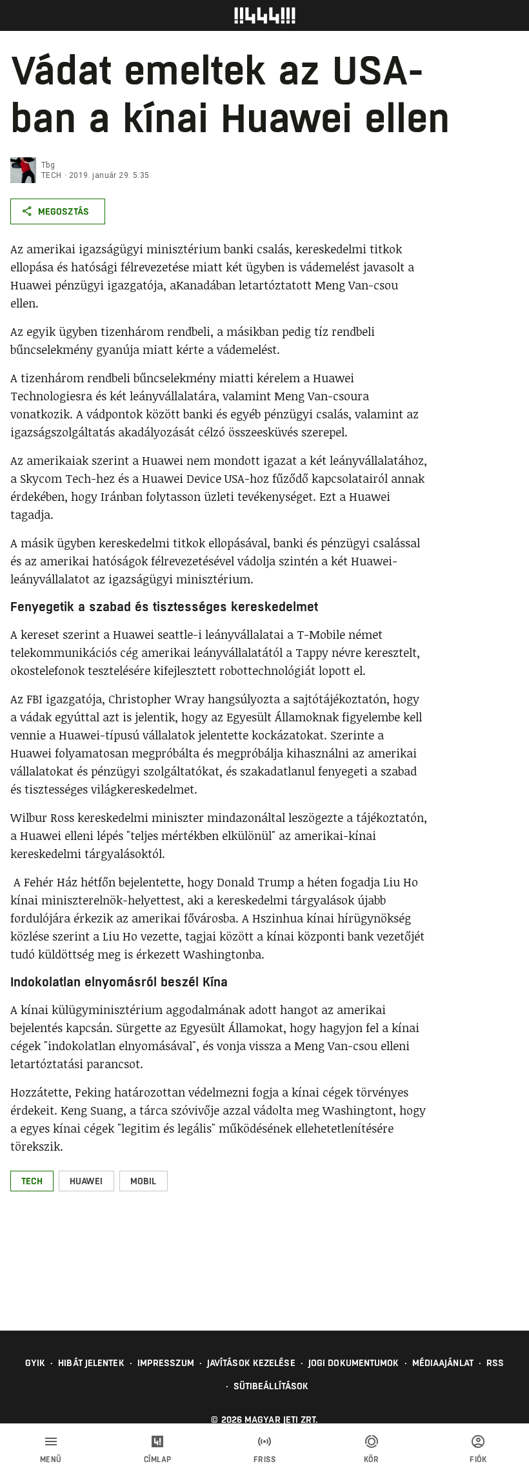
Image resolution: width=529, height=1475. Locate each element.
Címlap (158, 1459)
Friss (265, 1459)
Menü (51, 1459)
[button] (32, 1181)
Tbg (48, 165)
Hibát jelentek (91, 1363)
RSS (495, 1363)
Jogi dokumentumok (353, 1363)
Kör (371, 1459)
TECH (51, 175)
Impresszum (165, 1363)
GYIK (35, 1363)
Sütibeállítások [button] (271, 1386)
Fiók (478, 1459)
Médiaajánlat (443, 1363)
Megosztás (63, 211)
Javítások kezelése (251, 1363)
